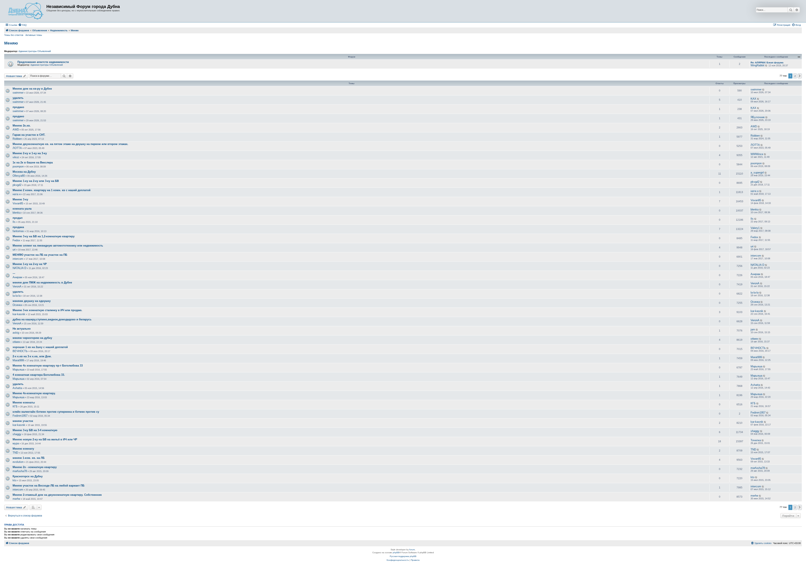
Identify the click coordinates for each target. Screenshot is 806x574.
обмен (16, 341)
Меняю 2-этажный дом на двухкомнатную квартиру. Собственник (57, 494)
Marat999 (18, 360)
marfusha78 (20, 471)
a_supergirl (757, 172)
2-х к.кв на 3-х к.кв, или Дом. (32, 356)
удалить (18, 97)
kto (14, 480)
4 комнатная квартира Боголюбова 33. (39, 374)
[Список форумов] (25, 11)
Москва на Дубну (24, 171)
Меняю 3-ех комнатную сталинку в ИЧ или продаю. (47, 310)
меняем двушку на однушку (32, 301)
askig (16, 332)
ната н (17, 194)
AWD (16, 129)
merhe (16, 498)
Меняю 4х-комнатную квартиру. (34, 393)
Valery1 (755, 228)
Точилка (756, 440)
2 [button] (795, 76)
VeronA (17, 286)
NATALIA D (19, 268)
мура (16, 443)
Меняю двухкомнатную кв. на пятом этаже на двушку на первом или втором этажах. (70, 144)
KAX (753, 98)
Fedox (16, 240)
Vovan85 (18, 203)
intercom (18, 258)
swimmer (18, 92)
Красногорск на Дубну (28, 476)
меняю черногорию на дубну (32, 337)
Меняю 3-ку (20, 199)
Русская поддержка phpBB (403, 556)
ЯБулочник (758, 117)
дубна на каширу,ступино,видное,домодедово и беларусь (52, 319)
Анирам (17, 277)
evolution (18, 461)
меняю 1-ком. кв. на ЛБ (28, 457)
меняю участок (23, 421)
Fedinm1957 (20, 415)
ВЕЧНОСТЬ (20, 351)
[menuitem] (22, 24)
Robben (17, 138)
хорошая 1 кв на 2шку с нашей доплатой (40, 347)
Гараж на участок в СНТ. (29, 134)
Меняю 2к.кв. (22, 125)
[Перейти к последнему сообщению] (763, 89)
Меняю (11, 43)
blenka (17, 212)
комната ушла (22, 208)
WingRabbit (757, 65)
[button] (800, 75)
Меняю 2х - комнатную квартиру (35, 467)
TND (15, 452)
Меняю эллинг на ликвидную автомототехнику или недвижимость (58, 245)
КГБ (15, 406)
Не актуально (22, 328)
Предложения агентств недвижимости (43, 62)
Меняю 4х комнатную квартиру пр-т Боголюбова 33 (48, 365)
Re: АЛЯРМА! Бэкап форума (767, 62)
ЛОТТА (17, 148)
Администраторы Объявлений (34, 51)
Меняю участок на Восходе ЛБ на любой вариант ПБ (48, 485)
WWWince (757, 154)
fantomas (18, 231)
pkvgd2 (17, 185)
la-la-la (17, 295)
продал (17, 217)
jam (753, 329)
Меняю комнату (23, 448)
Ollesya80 (19, 175)
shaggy (17, 434)
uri (14, 249)
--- (14, 273)
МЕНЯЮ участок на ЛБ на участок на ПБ (40, 254)
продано (18, 107)
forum (412, 549)
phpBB (396, 552)
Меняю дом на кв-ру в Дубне (32, 88)
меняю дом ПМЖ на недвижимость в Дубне (42, 282)
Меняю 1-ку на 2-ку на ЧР (30, 264)
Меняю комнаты (24, 402)
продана (18, 227)
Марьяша (18, 369)
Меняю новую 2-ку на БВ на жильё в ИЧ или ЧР (45, 439)
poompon (18, 166)
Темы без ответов (13, 35)
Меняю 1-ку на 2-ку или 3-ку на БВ (36, 181)
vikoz (16, 157)
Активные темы (33, 35)
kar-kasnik (19, 314)
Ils (14, 221)
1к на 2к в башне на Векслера (33, 162)
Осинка (17, 305)
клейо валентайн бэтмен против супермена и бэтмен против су (56, 411)
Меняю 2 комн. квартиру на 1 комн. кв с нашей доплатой (51, 190)
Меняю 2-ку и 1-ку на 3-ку (30, 153)
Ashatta (17, 388)
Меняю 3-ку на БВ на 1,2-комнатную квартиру (44, 236)
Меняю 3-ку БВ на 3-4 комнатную (35, 430)
